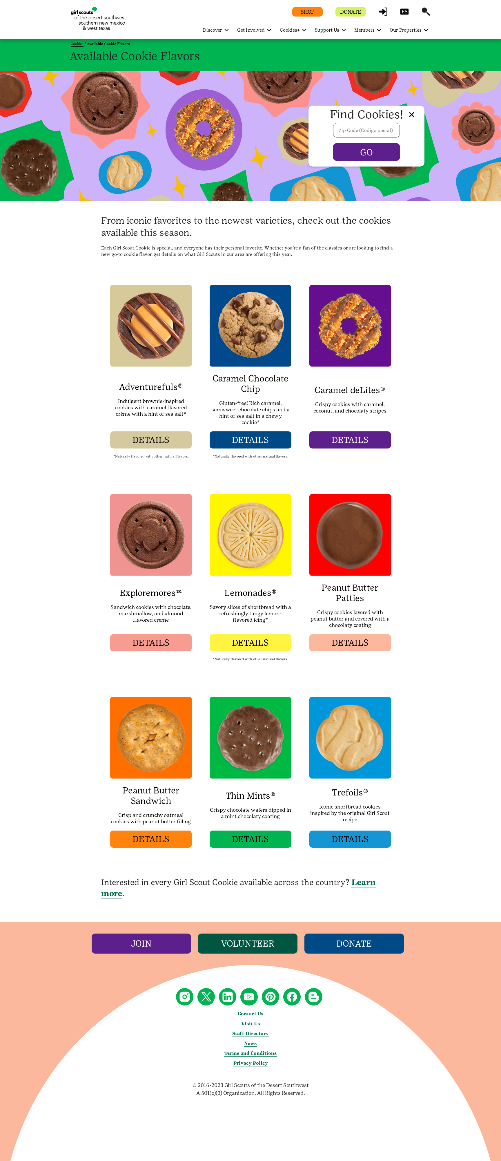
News (250, 1043)
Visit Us (250, 1023)
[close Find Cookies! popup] (411, 114)
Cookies (77, 44)
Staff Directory (250, 1033)
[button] (383, 14)
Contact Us (251, 1014)
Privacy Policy (250, 1063)
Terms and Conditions (250, 1053)
